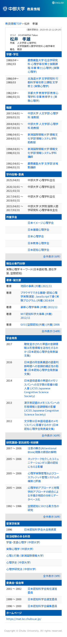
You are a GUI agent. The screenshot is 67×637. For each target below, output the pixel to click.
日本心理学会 (36, 236)
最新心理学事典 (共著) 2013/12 (39, 307)
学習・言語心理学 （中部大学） (23, 542)
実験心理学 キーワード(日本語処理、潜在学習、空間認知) (31, 271)
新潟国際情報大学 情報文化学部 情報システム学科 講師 (43, 152)
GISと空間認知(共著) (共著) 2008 (40, 324)
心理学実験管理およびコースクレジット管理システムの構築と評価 (43, 477)
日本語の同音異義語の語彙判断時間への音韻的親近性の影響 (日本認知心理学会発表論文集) (41, 368)
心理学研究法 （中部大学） (21, 569)
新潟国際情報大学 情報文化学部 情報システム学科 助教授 (43, 138)
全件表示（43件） (51, 435)
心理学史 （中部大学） (18, 562)
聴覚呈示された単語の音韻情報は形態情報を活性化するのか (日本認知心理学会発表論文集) (41, 349)
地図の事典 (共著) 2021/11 (36, 286)
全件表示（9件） (52, 576)
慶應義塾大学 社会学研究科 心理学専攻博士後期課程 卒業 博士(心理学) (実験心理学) (43, 65)
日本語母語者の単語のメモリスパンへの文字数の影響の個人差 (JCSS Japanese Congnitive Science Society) (41, 388)
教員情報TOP (13, 23)
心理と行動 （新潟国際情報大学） (25, 555)
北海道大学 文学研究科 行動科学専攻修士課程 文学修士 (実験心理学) (43, 82)
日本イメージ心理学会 (41, 223)
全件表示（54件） (51, 331)
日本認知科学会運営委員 (42, 599)
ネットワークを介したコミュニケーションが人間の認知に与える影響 (43, 462)
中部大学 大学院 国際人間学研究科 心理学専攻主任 (43, 208)
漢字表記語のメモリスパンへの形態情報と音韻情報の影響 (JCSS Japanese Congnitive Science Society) (41, 408)
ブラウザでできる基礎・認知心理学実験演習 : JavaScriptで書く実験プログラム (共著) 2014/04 (40, 296)
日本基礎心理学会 (38, 229)
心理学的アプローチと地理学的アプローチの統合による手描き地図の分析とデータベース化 (43, 493)
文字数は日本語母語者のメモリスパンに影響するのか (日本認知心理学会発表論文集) (41, 425)
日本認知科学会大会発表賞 (40, 529)
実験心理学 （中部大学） (20, 549)
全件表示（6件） (52, 256)
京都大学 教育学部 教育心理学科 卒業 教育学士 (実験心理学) (43, 96)
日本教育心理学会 (38, 243)
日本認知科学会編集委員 (42, 606)
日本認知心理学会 (38, 250)
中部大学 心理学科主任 (41, 180)
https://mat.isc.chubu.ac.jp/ (23, 619)
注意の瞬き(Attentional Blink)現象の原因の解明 (42, 450)
